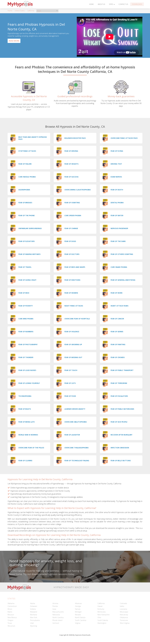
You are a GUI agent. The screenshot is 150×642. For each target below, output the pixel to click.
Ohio (99, 617)
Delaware (33, 606)
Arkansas (78, 603)
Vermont (55, 623)
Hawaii (100, 606)
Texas (10, 623)
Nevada (78, 615)
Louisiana (123, 609)
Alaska (32, 603)
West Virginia (124, 623)
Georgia (78, 606)
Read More (14, 41)
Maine (10, 612)
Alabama (11, 603)
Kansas (77, 609)
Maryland (33, 612)
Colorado (123, 603)
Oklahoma (124, 617)
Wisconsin (11, 626)
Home (91, 4)
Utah (32, 623)
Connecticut (12, 606)
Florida (55, 606)
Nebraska (56, 615)
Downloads (137, 4)
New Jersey (124, 615)
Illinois (10, 609)
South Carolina (80, 620)
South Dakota (103, 620)
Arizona (55, 603)
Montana (33, 615)
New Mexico (12, 617)
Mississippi (124, 612)
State (111, 4)
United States (20, 10)
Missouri (11, 615)
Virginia (77, 623)
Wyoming (33, 626)
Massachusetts (58, 612)
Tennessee (124, 620)
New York (33, 617)
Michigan (78, 612)
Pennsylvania (35, 620)
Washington (102, 623)
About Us (101, 4)
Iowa (54, 609)
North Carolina (58, 617)
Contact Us (123, 4)
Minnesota (101, 612)
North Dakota (80, 617)
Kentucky (101, 609)
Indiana (33, 609)
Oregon (10, 620)
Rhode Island (57, 620)
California (30, 10)
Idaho (122, 606)
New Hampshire (104, 615)
